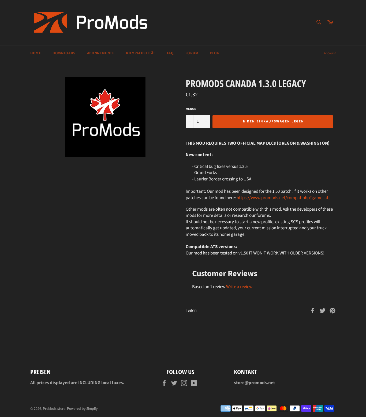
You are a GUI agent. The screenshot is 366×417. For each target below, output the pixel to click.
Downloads (64, 53)
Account (330, 53)
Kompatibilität (140, 53)
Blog (214, 53)
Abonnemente (101, 53)
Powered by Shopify (82, 408)
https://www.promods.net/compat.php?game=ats (283, 198)
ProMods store (54, 408)
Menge (191, 109)
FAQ (170, 53)
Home (35, 53)
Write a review (239, 287)
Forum (192, 53)
